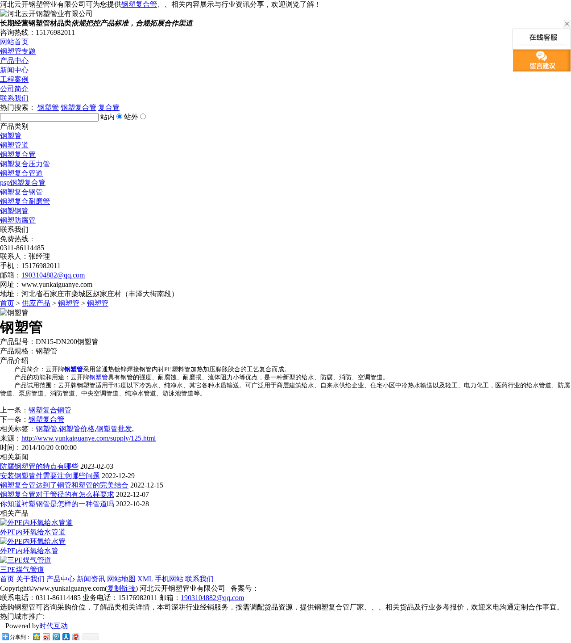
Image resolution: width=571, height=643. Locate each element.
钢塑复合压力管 (25, 164)
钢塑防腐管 (18, 220)
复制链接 (121, 588)
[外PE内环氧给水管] (33, 541)
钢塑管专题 (18, 51)
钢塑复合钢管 (21, 192)
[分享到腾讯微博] (56, 636)
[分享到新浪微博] (46, 636)
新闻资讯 (91, 579)
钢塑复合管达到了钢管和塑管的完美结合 (64, 485)
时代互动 (53, 626)
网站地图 (121, 579)
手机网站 (169, 579)
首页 (7, 303)
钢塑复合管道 (21, 173)
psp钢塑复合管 (23, 182)
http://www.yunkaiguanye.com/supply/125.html (88, 438)
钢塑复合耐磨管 (25, 201)
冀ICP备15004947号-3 (293, 588)
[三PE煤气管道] (25, 560)
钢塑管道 (14, 145)
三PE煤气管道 (22, 569)
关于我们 (30, 579)
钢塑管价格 (77, 429)
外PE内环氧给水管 (29, 551)
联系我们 (14, 98)
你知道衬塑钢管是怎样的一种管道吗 (57, 504)
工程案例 (14, 79)
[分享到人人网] (65, 636)
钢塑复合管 (139, 4)
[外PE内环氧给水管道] (36, 522)
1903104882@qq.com (53, 275)
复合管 (109, 107)
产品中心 (14, 60)
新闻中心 (14, 70)
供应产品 (36, 303)
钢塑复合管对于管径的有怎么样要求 (57, 494)
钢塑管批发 (114, 429)
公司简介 (14, 88)
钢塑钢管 (14, 210)
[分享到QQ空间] (36, 636)
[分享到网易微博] (75, 636)
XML (145, 579)
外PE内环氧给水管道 (33, 532)
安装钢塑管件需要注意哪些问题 (50, 475)
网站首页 (14, 42)
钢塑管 (48, 107)
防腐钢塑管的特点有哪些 (39, 466)
